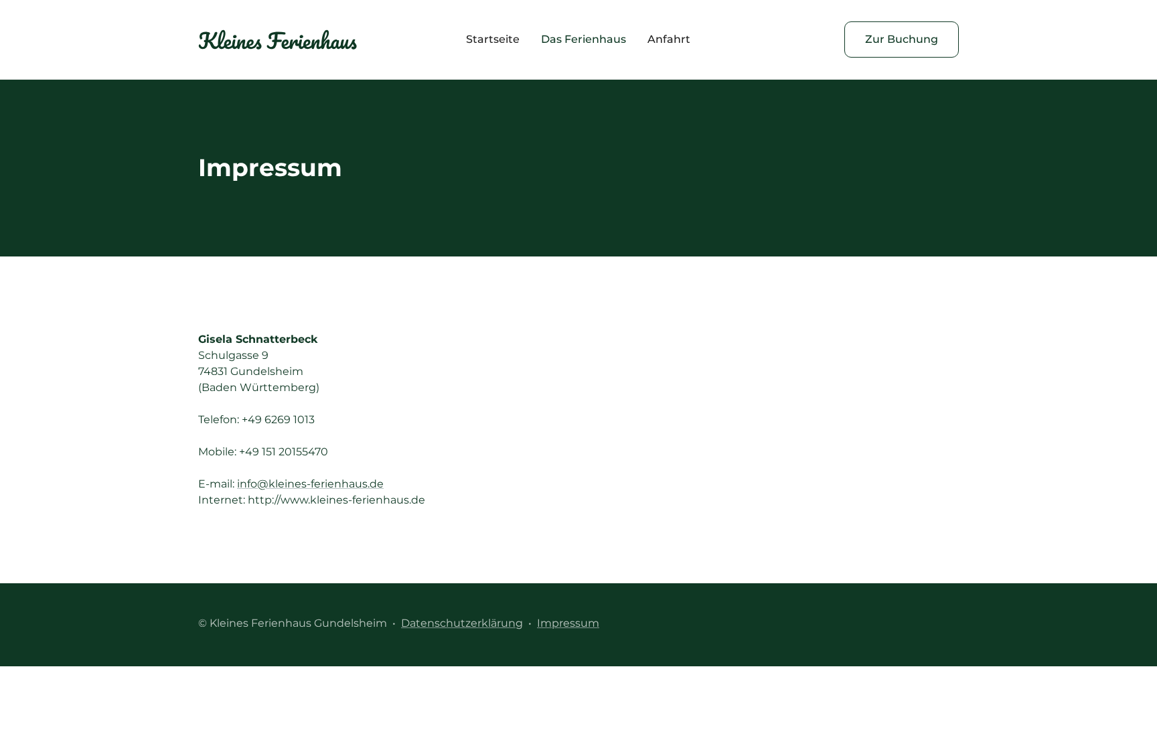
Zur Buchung (901, 39)
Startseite (493, 39)
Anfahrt (668, 39)
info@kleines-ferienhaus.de (310, 483)
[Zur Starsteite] (277, 39)
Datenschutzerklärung (462, 623)
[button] (583, 39)
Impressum (568, 623)
